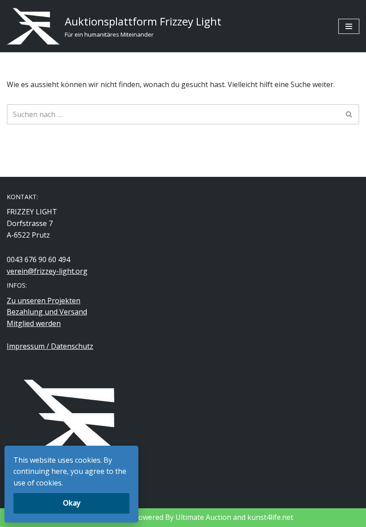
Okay (71, 503)
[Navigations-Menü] (348, 26)
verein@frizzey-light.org (47, 271)
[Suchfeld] (349, 114)
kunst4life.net (270, 517)
